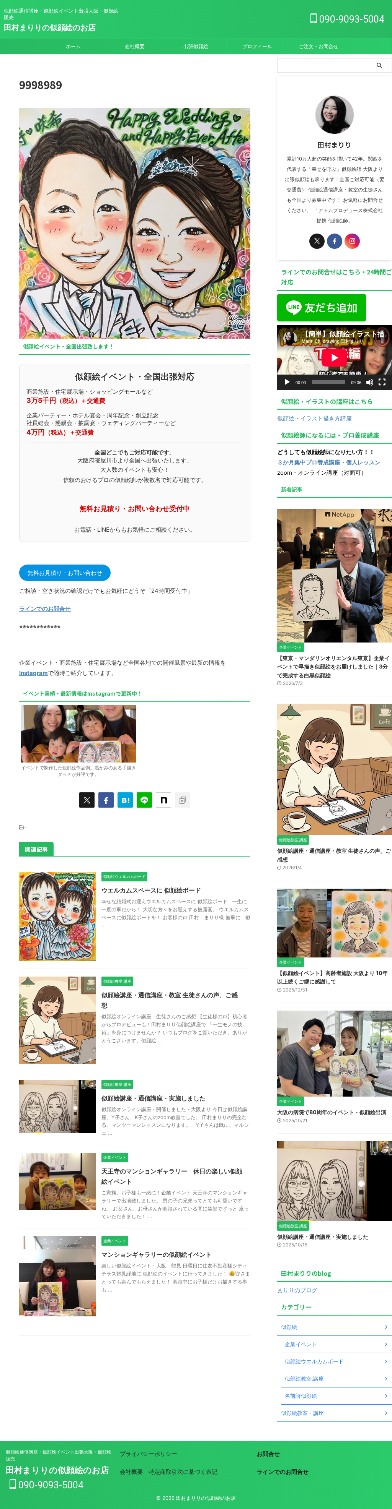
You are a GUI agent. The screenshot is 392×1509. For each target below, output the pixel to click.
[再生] (287, 382)
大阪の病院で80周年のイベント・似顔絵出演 (331, 1112)
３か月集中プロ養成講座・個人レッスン (329, 462)
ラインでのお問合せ (45, 608)
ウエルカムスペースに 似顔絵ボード (151, 890)
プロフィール (257, 46)
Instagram (33, 673)
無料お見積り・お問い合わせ (65, 572)
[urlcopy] (182, 800)
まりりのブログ (297, 1290)
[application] (334, 357)
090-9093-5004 (350, 19)
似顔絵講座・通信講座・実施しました (153, 1098)
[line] (144, 800)
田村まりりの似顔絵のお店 (50, 27)
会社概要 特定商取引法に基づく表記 (168, 1471)
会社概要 (135, 46)
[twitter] (87, 800)
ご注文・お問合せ (318, 46)
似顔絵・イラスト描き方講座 (314, 418)
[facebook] (106, 800)
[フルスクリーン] (382, 382)
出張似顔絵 (195, 46)
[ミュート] (370, 382)
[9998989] (125, 800)
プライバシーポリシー (148, 1453)
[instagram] (352, 241)
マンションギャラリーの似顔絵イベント (156, 1254)
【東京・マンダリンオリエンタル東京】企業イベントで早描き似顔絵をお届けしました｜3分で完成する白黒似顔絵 (333, 666)
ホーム (73, 46)
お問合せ (268, 1453)
